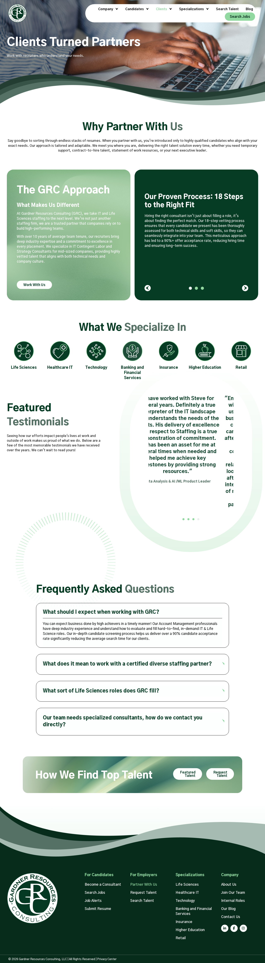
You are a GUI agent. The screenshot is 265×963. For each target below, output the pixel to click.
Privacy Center (107, 959)
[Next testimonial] (245, 288)
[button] (34, 285)
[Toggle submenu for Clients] (169, 9)
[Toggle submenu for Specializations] (206, 9)
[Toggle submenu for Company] (116, 9)
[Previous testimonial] (148, 288)
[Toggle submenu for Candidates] (146, 9)
